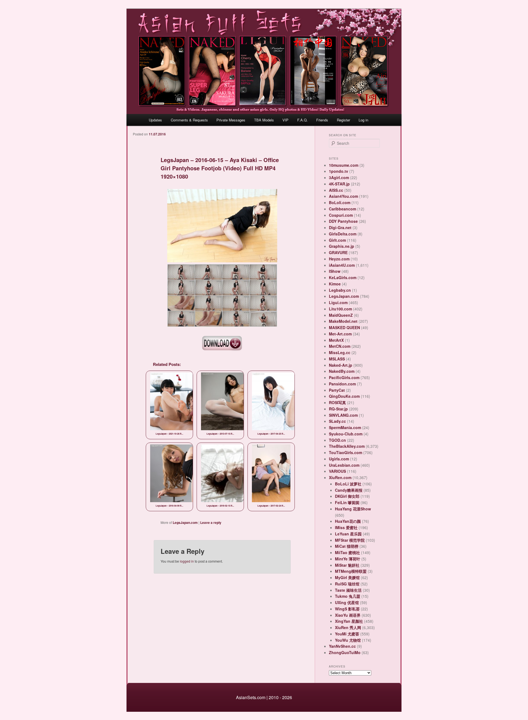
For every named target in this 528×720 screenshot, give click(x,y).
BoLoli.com (339, 202)
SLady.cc (337, 421)
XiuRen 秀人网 (348, 627)
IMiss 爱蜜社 (346, 527)
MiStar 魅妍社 (347, 565)
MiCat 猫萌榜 (346, 546)
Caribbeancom (342, 209)
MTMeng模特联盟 (351, 571)
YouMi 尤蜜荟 (347, 633)
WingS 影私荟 (347, 608)
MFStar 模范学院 (350, 540)
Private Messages (230, 120)
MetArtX (336, 340)
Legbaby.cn (340, 290)
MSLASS (337, 359)
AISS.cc (336, 190)
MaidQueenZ (341, 315)
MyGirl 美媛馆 (347, 577)
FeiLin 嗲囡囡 (347, 502)
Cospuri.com (341, 215)
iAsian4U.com (342, 265)
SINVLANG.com (343, 415)
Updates (155, 120)
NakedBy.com (341, 371)
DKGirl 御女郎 (347, 496)
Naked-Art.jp (340, 365)
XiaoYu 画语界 (348, 615)
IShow (334, 271)
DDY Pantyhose (343, 221)
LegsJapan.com (185, 522)
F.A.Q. (302, 120)
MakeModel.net (343, 321)
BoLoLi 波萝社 (348, 484)
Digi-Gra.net (340, 227)
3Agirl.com (339, 177)
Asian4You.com (343, 196)
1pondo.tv (338, 171)
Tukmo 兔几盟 (347, 596)
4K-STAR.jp (339, 184)
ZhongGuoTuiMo (345, 652)
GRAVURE (338, 252)
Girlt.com (337, 240)
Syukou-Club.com (345, 434)
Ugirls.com (339, 459)
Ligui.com (338, 302)
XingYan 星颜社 (349, 621)
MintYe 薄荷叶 (347, 558)
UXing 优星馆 (347, 602)
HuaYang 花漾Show (353, 508)
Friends (322, 120)
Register (343, 120)
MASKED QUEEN (344, 327)
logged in (187, 561)
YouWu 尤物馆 (348, 640)
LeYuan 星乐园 (348, 533)
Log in (363, 120)
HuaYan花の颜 (348, 521)
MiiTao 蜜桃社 (347, 552)
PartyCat (337, 390)
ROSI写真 (337, 402)
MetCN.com (339, 346)
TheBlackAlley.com (347, 446)
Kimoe (335, 284)
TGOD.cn (337, 440)
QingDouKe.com (344, 396)
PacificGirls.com (344, 377)
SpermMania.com (345, 427)
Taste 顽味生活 (348, 590)
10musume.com (343, 165)
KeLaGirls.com (342, 277)
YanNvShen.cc (342, 646)
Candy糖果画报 (348, 490)
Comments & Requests (189, 120)
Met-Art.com (340, 334)
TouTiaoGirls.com (345, 452)
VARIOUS (337, 471)
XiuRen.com (340, 477)
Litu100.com (340, 309)
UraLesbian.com (344, 465)
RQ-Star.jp (338, 409)
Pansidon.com (342, 384)
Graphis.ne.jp (341, 246)
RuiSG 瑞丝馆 (347, 583)
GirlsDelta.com (342, 234)
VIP (285, 120)
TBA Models (264, 120)
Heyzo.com (339, 259)
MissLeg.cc (339, 352)
